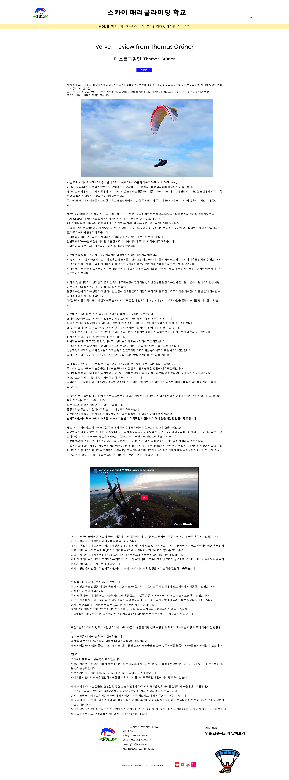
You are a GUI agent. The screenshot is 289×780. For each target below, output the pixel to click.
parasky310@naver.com (135, 744)
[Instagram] (193, 764)
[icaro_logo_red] (188, 764)
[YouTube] (177, 764)
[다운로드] (182, 764)
